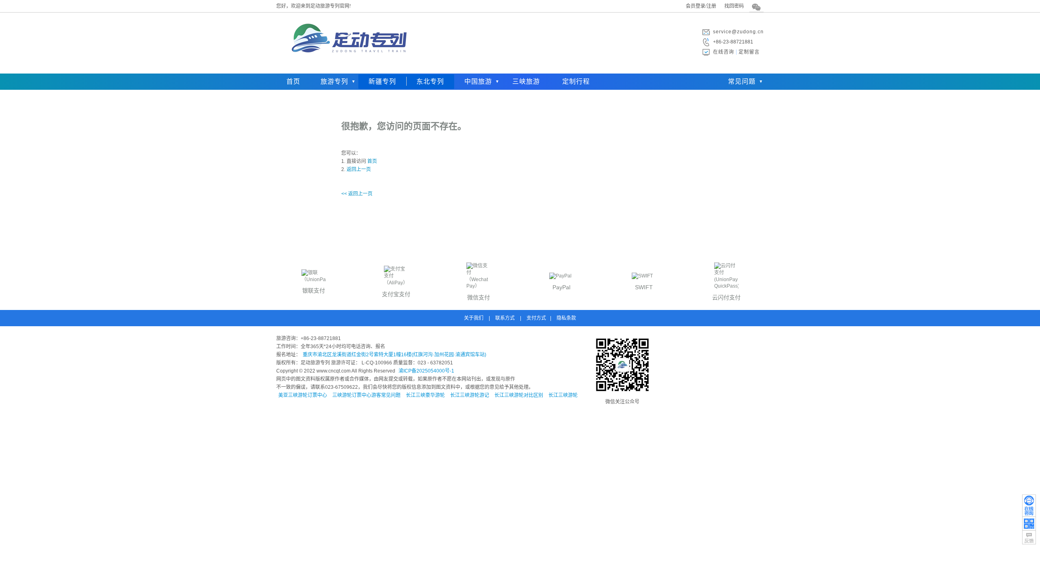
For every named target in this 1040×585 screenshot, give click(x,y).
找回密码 (734, 6)
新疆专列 (382, 81)
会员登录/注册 (701, 6)
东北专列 (430, 81)
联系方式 (505, 318)
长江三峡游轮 (563, 395)
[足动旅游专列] (347, 67)
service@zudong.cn (738, 32)
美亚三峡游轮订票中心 (302, 395)
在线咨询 (723, 52)
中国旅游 (478, 81)
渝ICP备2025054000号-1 (426, 371)
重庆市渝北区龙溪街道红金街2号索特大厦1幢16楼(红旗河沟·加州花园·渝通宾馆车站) (394, 355)
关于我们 (473, 318)
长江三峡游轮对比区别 (518, 395)
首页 (293, 81)
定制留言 (749, 52)
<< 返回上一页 (357, 194)
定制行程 (576, 81)
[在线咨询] (1029, 505)
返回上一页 (359, 169)
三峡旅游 (526, 81)
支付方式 (536, 318)
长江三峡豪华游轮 (425, 395)
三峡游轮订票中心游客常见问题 (366, 395)
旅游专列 (334, 81)
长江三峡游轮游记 (469, 395)
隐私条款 (566, 318)
